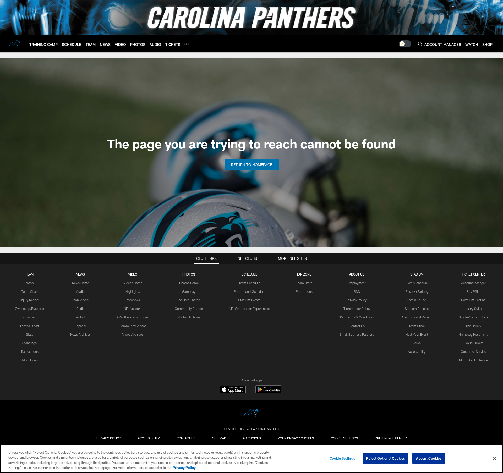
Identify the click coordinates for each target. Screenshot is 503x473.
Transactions (30, 351)
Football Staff (29, 326)
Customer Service (473, 351)
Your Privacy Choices (296, 438)
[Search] (420, 43)
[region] (251, 459)
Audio (80, 291)
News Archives (80, 334)
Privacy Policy (357, 300)
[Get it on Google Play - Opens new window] (269, 392)
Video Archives (132, 334)
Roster (29, 283)
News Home (80, 283)
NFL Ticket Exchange (473, 360)
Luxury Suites (473, 308)
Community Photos (189, 308)
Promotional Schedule (249, 291)
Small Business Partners (357, 334)
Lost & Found (416, 300)
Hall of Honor (29, 360)
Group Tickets (473, 343)
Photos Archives (188, 317)
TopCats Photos (188, 300)
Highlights (132, 291)
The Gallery (473, 326)
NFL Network (132, 308)
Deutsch (80, 317)
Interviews (133, 300)
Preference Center (391, 438)
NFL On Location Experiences (249, 308)
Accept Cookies (428, 458)
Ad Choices (252, 438)
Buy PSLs (473, 291)
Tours (417, 343)
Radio (80, 308)
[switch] (405, 43)
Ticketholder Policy (356, 308)
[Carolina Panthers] (251, 414)
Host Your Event (417, 334)
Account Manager (473, 283)
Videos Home (132, 283)
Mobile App (81, 300)
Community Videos (132, 326)
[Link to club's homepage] (14, 43)
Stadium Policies (417, 308)
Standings (29, 343)
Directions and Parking (417, 317)
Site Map (219, 438)
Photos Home (189, 283)
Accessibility (416, 351)
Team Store (304, 283)
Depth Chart (29, 291)
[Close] (494, 458)
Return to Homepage (251, 164)
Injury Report (29, 300)
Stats (29, 334)
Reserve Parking (417, 291)
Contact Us (357, 326)
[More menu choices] (186, 44)
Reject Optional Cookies (385, 458)
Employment (357, 283)
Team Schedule (249, 283)
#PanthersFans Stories (133, 317)
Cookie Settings (344, 438)
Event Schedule (417, 283)
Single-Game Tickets (473, 317)
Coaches (29, 317)
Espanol (80, 326)
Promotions (304, 291)
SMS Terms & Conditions (357, 317)
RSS (357, 291)
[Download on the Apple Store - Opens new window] (233, 390)
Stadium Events (249, 300)
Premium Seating (473, 300)
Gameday (188, 291)
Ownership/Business (29, 308)
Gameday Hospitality (473, 334)
